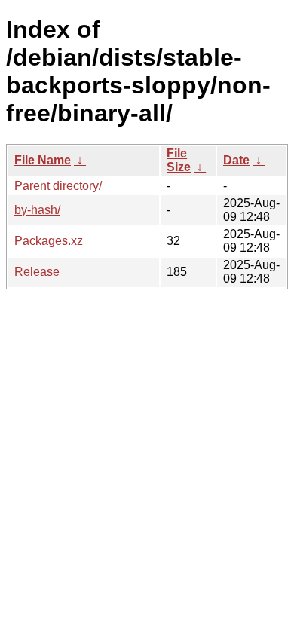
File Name (42, 160)
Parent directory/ (58, 185)
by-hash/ (37, 209)
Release (37, 271)
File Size (179, 160)
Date (236, 160)
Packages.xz (48, 240)
